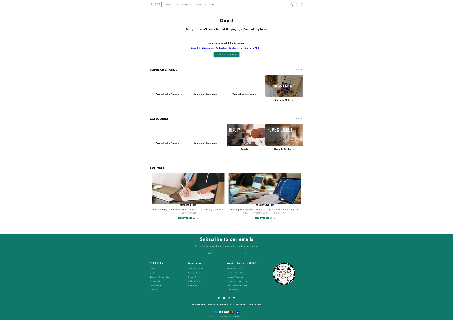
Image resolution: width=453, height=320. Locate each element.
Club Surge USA (218, 316)
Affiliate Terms (194, 281)
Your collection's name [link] (167, 94)
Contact (153, 289)
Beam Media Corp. (239, 316)
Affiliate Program (234, 269)
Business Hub (236, 48)
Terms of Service (195, 269)
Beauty (244, 149)
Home (152, 269)
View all (299, 70)
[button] (291, 4)
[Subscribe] (245, 253)
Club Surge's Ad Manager (238, 281)
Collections (222, 48)
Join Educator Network (237, 285)
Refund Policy (194, 277)
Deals (152, 273)
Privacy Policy (194, 273)
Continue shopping (226, 54)
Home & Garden (282, 149)
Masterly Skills (253, 48)
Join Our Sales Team (236, 273)
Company (192, 285)
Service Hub (155, 281)
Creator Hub (232, 289)
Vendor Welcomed (235, 277)
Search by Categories (202, 48)
